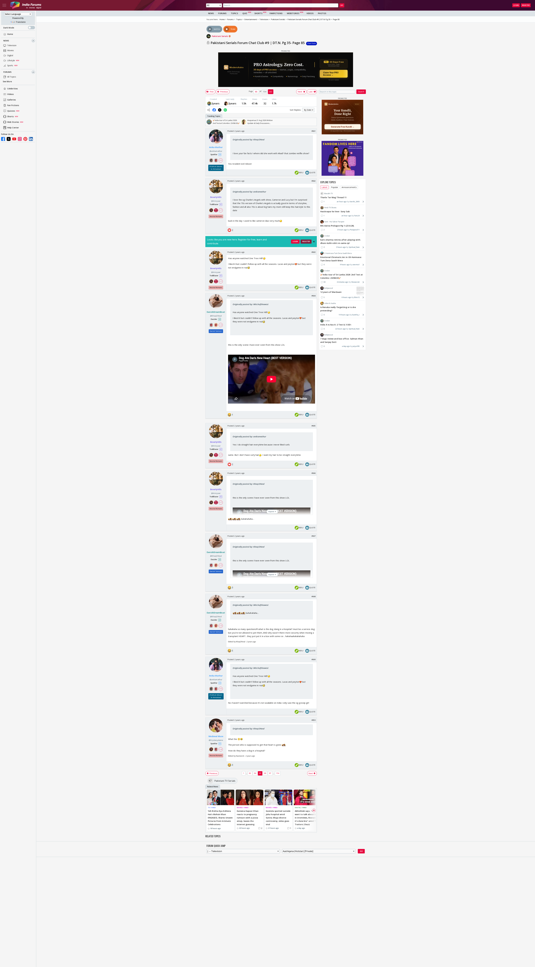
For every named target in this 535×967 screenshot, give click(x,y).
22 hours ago (340, 329)
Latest (324, 187)
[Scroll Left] (208, 122)
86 (265, 773)
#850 (314, 720)
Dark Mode (8, 27)
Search (361, 91)
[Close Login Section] (314, 241)
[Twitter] (9, 139)
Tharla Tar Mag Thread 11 (333, 197)
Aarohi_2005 (355, 201)
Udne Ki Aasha (330, 303)
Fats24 (357, 215)
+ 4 (221, 749)
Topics (234, 13)
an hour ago (342, 201)
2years (215, 103)
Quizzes (11, 111)
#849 (314, 659)
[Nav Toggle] (4, 5)
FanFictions (276, 13)
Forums (7, 72)
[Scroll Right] (314, 122)
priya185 (356, 346)
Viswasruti (355, 282)
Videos (10, 94)
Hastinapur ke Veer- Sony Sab (335, 211)
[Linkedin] (31, 139)
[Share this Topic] (209, 110)
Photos (322, 13)
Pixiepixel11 (355, 230)
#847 (314, 536)
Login (516, 5)
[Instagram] (20, 139)
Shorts (10, 116)
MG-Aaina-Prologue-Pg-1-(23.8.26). (337, 225)
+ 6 (221, 160)
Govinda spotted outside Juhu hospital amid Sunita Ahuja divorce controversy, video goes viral (278, 818)
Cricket (327, 236)
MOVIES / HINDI (242, 807)
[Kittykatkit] (226, 103)
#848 (314, 596)
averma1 (356, 264)
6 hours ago (346, 297)
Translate (20, 22)
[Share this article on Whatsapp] (225, 110)
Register (526, 5)
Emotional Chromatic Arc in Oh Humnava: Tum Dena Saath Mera (341, 259)
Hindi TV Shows (330, 207)
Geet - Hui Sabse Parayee (334, 221)
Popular (334, 187)
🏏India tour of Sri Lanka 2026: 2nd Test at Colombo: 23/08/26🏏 (341, 276)
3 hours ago (342, 230)
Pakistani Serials (220, 36)
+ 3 (221, 325)
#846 (314, 473)
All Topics (11, 77)
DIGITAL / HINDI (301, 807)
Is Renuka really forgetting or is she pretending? (338, 309)
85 (260, 773)
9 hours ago (345, 264)
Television (11, 45)
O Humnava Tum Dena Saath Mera (338, 253)
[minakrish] (209, 103)
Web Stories (13, 122)
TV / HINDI (212, 807)
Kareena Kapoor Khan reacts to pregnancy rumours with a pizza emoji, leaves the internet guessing (247, 818)
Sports (10, 65)
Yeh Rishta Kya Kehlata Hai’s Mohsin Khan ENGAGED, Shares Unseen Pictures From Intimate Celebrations (220, 818)
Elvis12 (357, 297)
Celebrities (12, 88)
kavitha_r (356, 315)
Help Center (13, 127)
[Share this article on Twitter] (220, 110)
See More (7, 81)
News (6, 40)
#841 (314, 131)
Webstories (293, 13)
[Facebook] (3, 139)
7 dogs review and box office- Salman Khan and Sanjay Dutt (341, 340)
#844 (314, 295)
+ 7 (221, 210)
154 (277, 773)
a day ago (346, 346)
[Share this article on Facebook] (214, 110)
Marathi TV (328, 193)
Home (10, 34)
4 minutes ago (342, 282)
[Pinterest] (25, 139)
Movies (10, 50)
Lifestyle (11, 60)
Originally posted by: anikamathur (249, 191)
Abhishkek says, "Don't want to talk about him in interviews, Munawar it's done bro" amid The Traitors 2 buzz (306, 818)
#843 (314, 252)
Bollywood (328, 288)
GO (342, 5)
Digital (10, 55)
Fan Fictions (13, 105)
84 (255, 773)
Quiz (244, 13)
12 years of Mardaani (330, 292)
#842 (314, 181)
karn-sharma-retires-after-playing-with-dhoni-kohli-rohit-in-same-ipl (340, 241)
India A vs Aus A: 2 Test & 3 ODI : (336, 324)
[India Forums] (25, 5)
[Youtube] (14, 139)
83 (250, 773)
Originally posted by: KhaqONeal (248, 139)
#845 (314, 425)
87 (270, 773)
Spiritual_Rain (354, 247)
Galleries (11, 100)
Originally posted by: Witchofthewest (251, 304)
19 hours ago (344, 315)
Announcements (349, 187)
